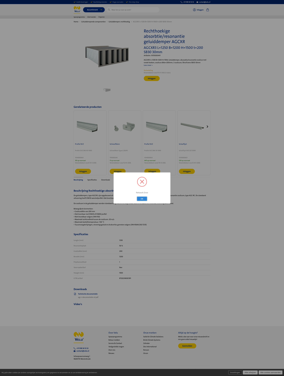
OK (142, 199)
